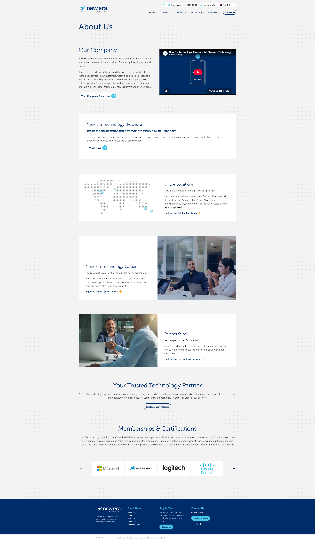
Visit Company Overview (95, 96)
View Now (95, 147)
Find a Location (201, 518)
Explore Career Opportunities (102, 291)
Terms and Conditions (147, 538)
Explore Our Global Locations (180, 212)
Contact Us (132, 521)
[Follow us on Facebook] (192, 524)
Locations (131, 518)
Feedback (161, 538)
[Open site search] (164, 5)
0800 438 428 (197, 512)
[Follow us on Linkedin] (196, 524)
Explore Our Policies (157, 406)
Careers (130, 515)
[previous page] (81, 468)
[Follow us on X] (201, 524)
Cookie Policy (132, 538)
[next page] (233, 468)
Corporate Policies (134, 524)
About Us (131, 512)
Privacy (122, 538)
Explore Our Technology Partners (182, 358)
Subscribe (166, 527)
